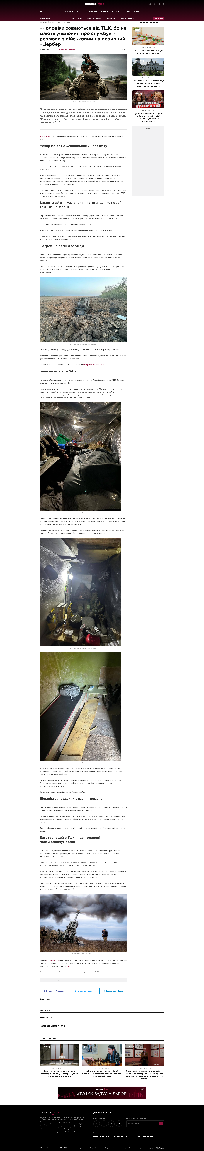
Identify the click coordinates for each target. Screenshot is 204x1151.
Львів (137, 30)
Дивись (138, 93)
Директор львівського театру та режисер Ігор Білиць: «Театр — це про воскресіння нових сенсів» (59, 1074)
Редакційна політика (96, 1148)
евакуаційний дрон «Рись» (94, 364)
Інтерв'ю (43, 22)
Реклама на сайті (120, 1136)
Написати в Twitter (84, 991)
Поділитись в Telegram (115, 991)
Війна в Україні (77, 18)
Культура (126, 12)
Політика (81, 12)
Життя (114, 12)
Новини (68, 12)
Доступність (111, 18)
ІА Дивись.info (46, 136)
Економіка (92, 12)
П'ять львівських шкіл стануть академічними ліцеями (148, 51)
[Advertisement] (148, 162)
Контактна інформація (120, 1148)
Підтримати (158, 18)
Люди (60, 22)
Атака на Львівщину (128, 18)
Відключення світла (94, 18)
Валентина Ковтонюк (67, 50)
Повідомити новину (135, 1148)
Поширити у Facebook (55, 991)
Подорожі (139, 61)
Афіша (136, 12)
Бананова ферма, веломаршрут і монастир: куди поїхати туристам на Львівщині (148, 83)
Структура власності (82, 1148)
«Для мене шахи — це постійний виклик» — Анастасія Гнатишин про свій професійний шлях (102, 1074)
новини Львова (54, 1148)
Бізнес (103, 12)
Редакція (108, 1148)
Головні (52, 22)
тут (86, 792)
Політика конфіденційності (144, 1136)
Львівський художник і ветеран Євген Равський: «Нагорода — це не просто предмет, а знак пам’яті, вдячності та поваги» (144, 1075)
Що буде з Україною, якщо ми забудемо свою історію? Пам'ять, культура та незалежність (148, 117)
